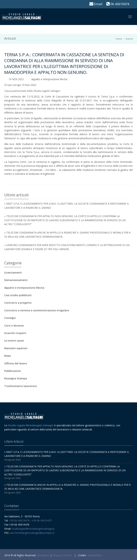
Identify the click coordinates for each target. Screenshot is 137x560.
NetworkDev (95, 555)
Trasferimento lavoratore (20, 386)
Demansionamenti (15, 280)
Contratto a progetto (18, 302)
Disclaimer (43, 555)
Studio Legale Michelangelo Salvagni (31, 425)
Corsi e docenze (14, 325)
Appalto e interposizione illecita (49, 79)
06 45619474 (119, 4)
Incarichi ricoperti (15, 333)
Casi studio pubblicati (18, 295)
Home (119, 38)
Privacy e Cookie (62, 555)
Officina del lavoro (15, 363)
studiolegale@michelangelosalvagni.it (33, 528)
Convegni (10, 318)
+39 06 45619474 (19, 520)
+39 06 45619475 (42, 520)
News (7, 355)
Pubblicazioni (12, 371)
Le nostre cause (14, 340)
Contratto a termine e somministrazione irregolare (36, 310)
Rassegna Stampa (15, 378)
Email (98, 4)
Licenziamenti (13, 272)
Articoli (129, 38)
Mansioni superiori (15, 348)
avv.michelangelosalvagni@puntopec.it (32, 532)
